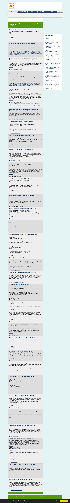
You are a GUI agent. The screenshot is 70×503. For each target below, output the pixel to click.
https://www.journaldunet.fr (15, 270)
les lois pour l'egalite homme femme (23, 85)
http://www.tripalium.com (15, 160)
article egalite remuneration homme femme (51, 80)
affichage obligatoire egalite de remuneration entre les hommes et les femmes (25, 51)
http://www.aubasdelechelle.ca (16, 490)
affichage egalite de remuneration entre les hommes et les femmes (53, 67)
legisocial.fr (13, 321)
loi (52, 11)
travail (32, 11)
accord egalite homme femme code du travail (52, 55)
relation (42, 11)
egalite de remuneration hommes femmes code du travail (52, 77)
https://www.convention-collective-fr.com (18, 82)
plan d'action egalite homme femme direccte (52, 72)
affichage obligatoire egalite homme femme (22, 84)
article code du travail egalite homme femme (52, 88)
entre (12, 11)
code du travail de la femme (52, 85)
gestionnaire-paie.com (15, 218)
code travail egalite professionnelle (50, 69)
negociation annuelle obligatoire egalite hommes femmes (52, 74)
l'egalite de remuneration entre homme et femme (25, 52)
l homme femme (22, 11)
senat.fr (12, 192)
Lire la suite (11, 37)
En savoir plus (14, 501)
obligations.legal (14, 462)
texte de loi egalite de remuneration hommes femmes (52, 82)
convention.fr (13, 422)
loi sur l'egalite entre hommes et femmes (25, 53)
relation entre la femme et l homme (51, 38)
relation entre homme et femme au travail (53, 49)
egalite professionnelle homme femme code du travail (52, 43)
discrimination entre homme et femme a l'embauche (52, 52)
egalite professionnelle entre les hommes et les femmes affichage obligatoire (52, 58)
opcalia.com (13, 360)
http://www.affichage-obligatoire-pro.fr (17, 119)
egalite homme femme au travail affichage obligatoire (22, 83)
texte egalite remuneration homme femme (53, 61)
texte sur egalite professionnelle (53, 84)
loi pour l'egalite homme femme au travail (53, 64)
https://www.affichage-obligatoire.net (17, 69)
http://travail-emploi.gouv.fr (15, 133)
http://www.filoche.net (15, 436)
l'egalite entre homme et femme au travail (53, 40)
